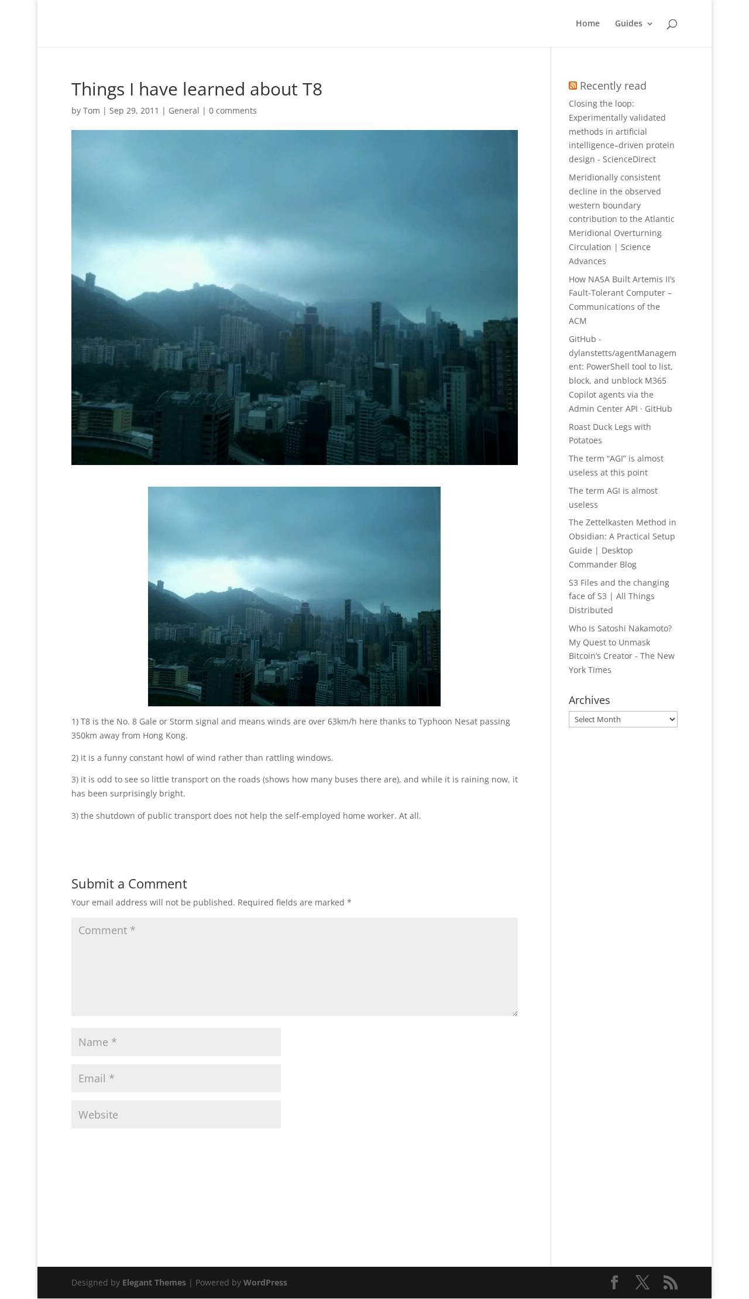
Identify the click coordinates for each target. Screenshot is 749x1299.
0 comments (233, 110)
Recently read (613, 85)
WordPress (265, 1282)
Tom (91, 110)
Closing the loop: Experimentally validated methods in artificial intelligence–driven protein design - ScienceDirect (622, 131)
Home (588, 24)
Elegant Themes (154, 1282)
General (184, 110)
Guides (629, 24)
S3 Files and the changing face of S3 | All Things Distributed (619, 596)
